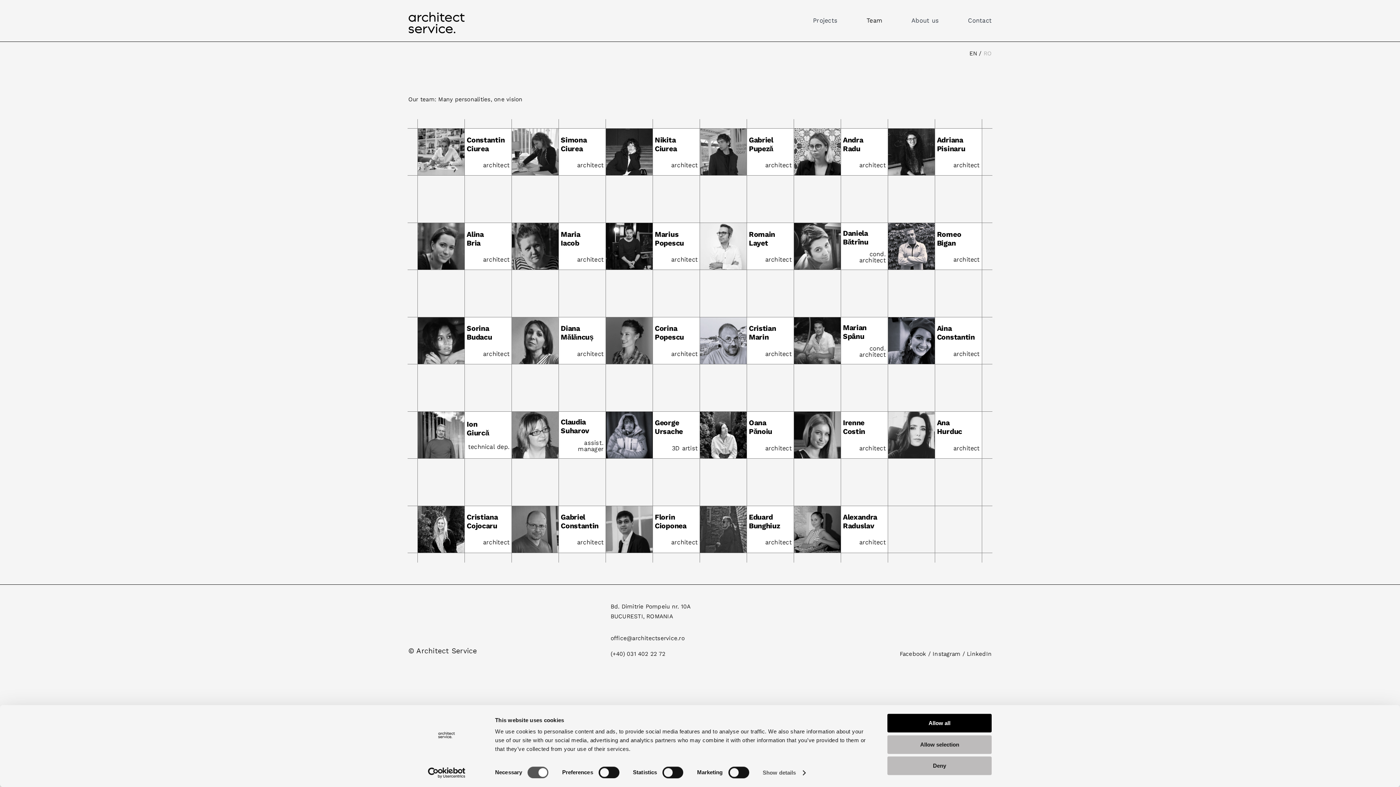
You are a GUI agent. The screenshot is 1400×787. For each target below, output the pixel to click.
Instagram (946, 653)
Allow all (939, 723)
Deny (939, 766)
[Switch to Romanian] (988, 53)
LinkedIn (979, 653)
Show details (779, 773)
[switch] (609, 772)
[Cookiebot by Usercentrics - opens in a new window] (447, 772)
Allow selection (939, 744)
